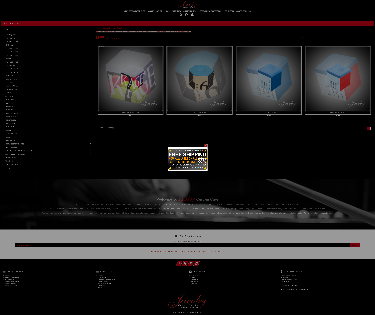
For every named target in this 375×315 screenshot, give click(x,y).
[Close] (206, 145)
